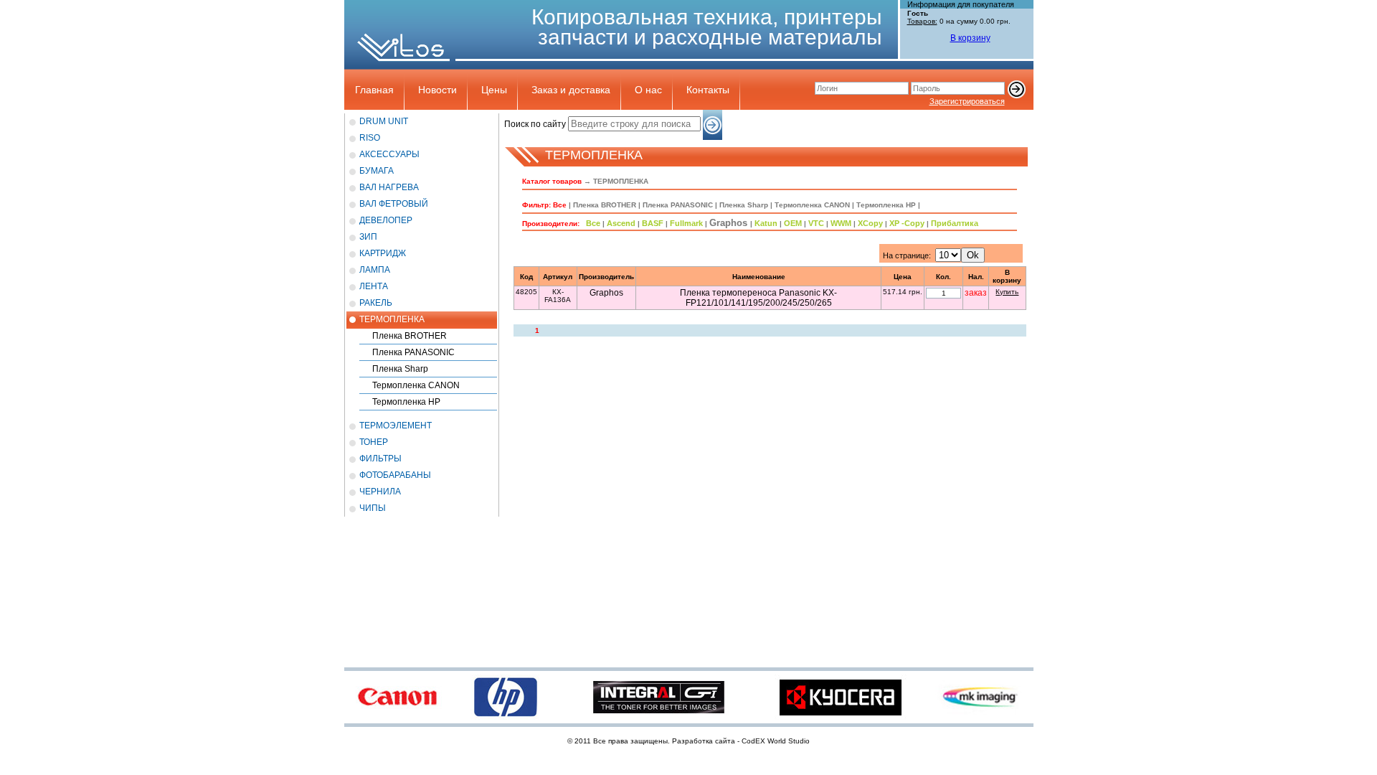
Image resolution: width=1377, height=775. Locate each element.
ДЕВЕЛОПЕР (385, 220)
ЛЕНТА (373, 286)
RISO (369, 138)
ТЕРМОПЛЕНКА (392, 319)
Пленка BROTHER (409, 336)
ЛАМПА (374, 270)
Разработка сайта (703, 741)
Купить (1006, 292)
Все (560, 205)
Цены (494, 89)
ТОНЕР (373, 442)
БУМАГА (376, 171)
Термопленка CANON (416, 385)
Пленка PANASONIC (413, 352)
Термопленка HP (406, 402)
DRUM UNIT (383, 121)
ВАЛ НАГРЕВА (389, 187)
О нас (648, 89)
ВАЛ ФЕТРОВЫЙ (393, 204)
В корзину (970, 38)
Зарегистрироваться (967, 101)
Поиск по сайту (535, 124)
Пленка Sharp (400, 369)
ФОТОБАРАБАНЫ (395, 475)
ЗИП (368, 237)
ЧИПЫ (372, 508)
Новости (437, 89)
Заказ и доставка (570, 89)
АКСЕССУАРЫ (389, 154)
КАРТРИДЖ (382, 253)
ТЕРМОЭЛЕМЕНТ (395, 426)
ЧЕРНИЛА (380, 492)
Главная (374, 89)
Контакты (707, 89)
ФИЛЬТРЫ (380, 459)
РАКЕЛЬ (375, 303)
